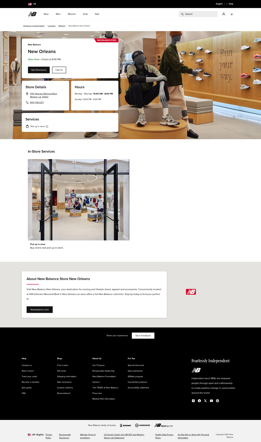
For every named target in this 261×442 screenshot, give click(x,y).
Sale (97, 14)
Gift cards (61, 371)
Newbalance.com (40, 309)
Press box (97, 393)
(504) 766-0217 (37, 103)
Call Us (59, 70)
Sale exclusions (64, 382)
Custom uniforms (65, 388)
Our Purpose (98, 365)
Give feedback (143, 335)
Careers (96, 382)
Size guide (27, 388)
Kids (85, 14)
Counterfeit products (137, 382)
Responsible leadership (103, 371)
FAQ (24, 393)
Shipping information (66, 377)
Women (72, 14)
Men (58, 14)
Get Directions (38, 70)
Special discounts (136, 365)
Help (231, 4)
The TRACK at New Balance (105, 388)
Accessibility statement (138, 388)
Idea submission (135, 371)
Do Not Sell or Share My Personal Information (193, 436)
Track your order (29, 377)
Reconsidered (63, 393)
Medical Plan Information (103, 399)
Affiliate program (135, 377)
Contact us (27, 365)
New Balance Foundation (104, 377)
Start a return (28, 371)
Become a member (30, 382)
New (46, 14)
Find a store (62, 365)
